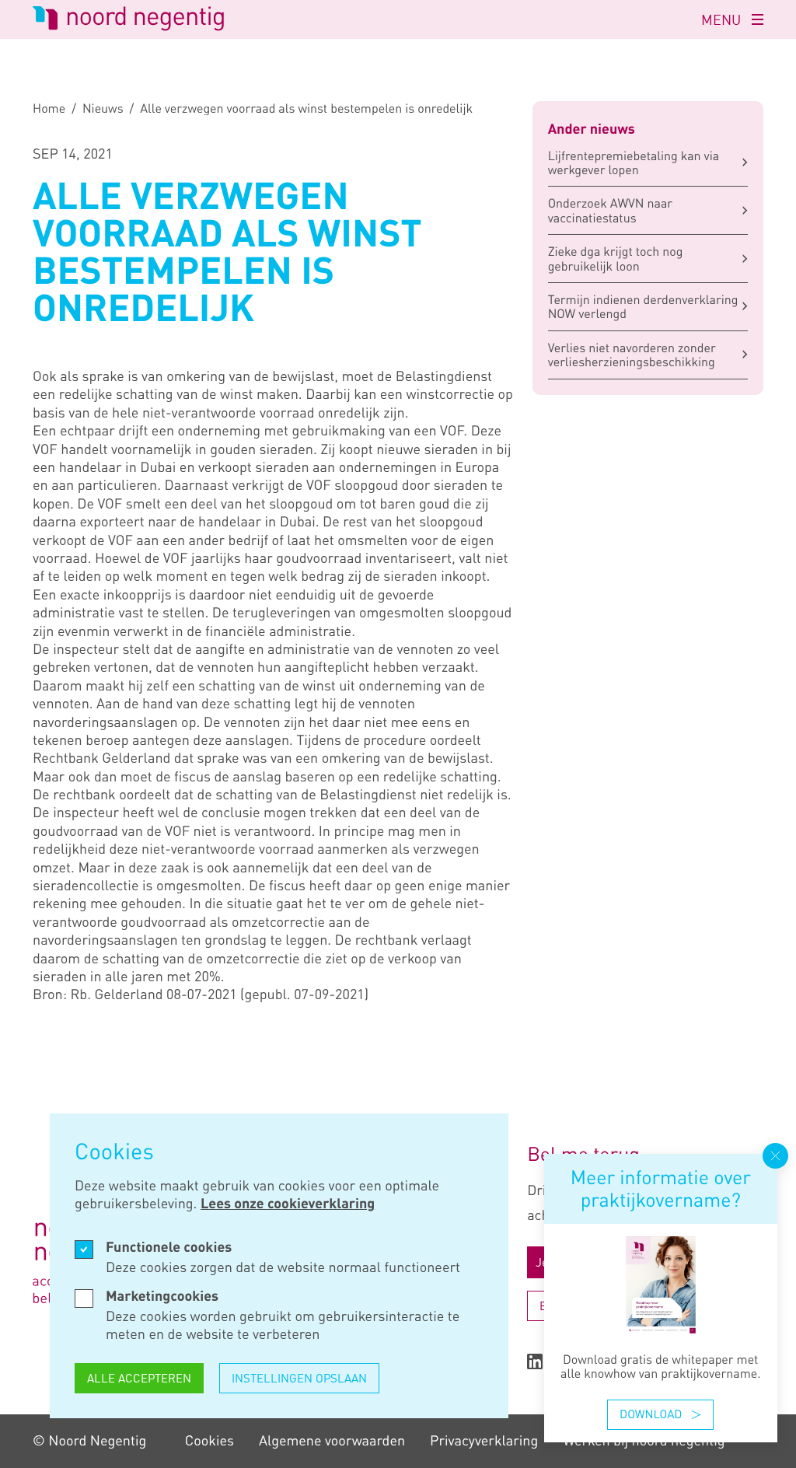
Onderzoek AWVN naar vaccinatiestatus (610, 210)
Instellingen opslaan (299, 1378)
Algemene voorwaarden (332, 1440)
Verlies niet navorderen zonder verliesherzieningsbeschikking (632, 354)
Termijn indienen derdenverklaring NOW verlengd (643, 306)
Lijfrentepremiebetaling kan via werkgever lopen (634, 162)
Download (651, 1414)
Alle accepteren (139, 1378)
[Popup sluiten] (775, 1156)
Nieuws (103, 108)
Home (49, 108)
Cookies (209, 1440)
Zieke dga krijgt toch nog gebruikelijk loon (615, 258)
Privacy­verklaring (484, 1440)
